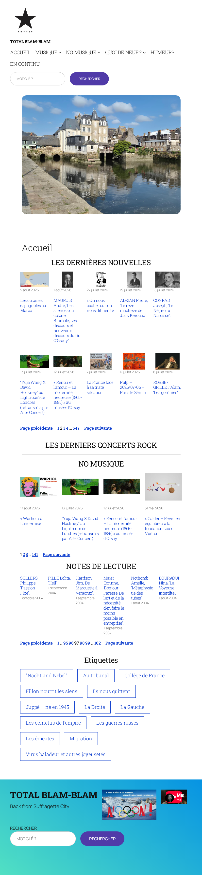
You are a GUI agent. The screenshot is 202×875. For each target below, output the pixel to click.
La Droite (94, 707)
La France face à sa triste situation (100, 387)
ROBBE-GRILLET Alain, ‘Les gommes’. (167, 387)
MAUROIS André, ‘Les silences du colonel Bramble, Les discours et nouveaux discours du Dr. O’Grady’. (66, 320)
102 (97, 643)
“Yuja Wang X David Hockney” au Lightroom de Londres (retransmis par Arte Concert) (34, 397)
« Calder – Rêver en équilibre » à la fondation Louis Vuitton (162, 526)
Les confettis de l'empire (53, 722)
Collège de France (144, 675)
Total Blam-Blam (30, 41)
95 (65, 643)
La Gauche (132, 707)
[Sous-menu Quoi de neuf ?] (144, 52)
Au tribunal (96, 675)
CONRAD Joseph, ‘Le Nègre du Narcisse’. (163, 308)
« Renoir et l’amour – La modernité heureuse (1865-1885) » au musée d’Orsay (67, 395)
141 (35, 554)
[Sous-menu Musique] (59, 52)
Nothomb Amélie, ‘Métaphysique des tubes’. (142, 588)
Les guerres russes (117, 722)
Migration (81, 738)
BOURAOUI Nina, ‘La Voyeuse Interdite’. (169, 586)
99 (87, 643)
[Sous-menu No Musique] (99, 52)
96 (71, 643)
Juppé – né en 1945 (47, 707)
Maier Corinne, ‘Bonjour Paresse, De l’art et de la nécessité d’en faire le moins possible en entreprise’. (113, 601)
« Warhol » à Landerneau (31, 521)
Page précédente (36, 428)
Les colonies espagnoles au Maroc (33, 305)
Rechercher (89, 78)
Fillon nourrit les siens (51, 691)
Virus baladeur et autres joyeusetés (65, 754)
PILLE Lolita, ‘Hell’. (59, 581)
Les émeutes (40, 738)
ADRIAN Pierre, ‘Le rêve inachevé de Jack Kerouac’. (134, 308)
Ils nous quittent (111, 691)
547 (76, 428)
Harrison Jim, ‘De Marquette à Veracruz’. (87, 586)
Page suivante (98, 428)
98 (82, 643)
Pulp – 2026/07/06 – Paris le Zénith (133, 387)
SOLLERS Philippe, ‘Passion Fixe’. (29, 586)
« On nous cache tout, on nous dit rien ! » (100, 305)
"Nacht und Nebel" (46, 675)
